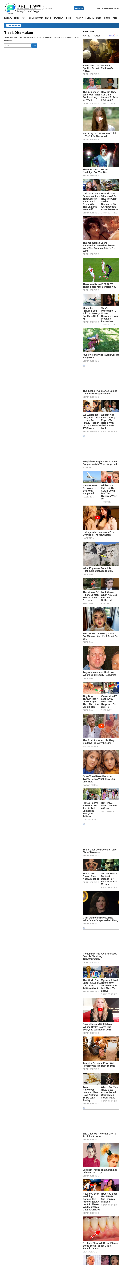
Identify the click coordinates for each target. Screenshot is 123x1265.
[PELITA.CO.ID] (23, 8)
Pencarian (79, 8)
